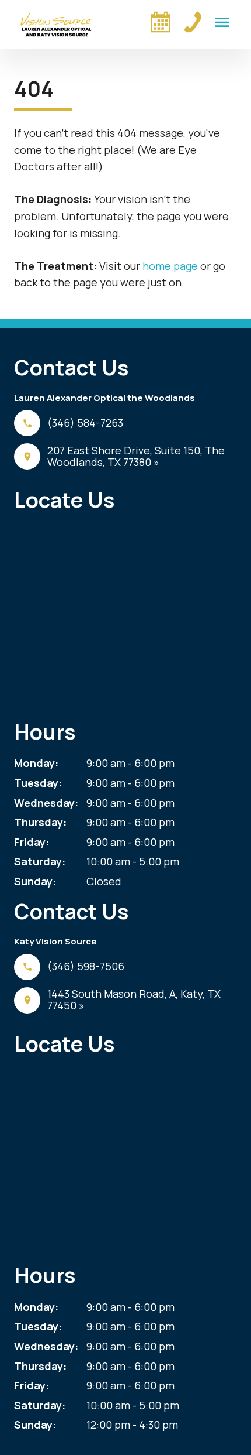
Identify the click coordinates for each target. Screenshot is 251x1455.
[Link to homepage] (57, 24)
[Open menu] (221, 22)
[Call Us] (192, 21)
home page (170, 266)
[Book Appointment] (160, 21)
